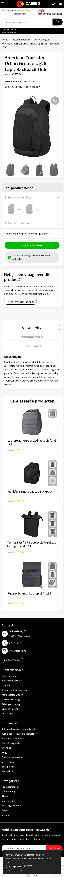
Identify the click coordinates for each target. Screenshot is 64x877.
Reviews (15, 10)
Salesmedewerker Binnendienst (18, 729)
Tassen (5, 810)
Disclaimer (7, 713)
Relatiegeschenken (12, 805)
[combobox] (27, 22)
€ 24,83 (15, 603)
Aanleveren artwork (12, 680)
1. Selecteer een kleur (19, 197)
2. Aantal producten (18, 223)
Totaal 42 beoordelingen (16, 14)
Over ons (6, 747)
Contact (6, 685)
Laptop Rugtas (41, 39)
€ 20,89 (15, 501)
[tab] (32, 327)
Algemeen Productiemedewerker (19, 733)
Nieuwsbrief (8, 771)
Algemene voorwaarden (14, 689)
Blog (4, 752)
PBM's (5, 796)
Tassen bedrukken (20, 39)
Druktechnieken (10, 708)
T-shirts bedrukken (12, 757)
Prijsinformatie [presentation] (32, 337)
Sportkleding (9, 800)
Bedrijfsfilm (8, 766)
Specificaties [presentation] (32, 346)
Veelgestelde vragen (12, 694)
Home (5, 39)
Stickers (6, 814)
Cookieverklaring (11, 699)
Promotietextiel (10, 786)
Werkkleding (8, 791)
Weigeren (28, 865)
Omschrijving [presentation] (31, 327)
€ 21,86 (15, 552)
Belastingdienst (10, 675)
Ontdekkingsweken (12, 743)
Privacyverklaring (11, 704)
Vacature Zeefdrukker (13, 738)
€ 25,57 (15, 450)
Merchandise (8, 761)
